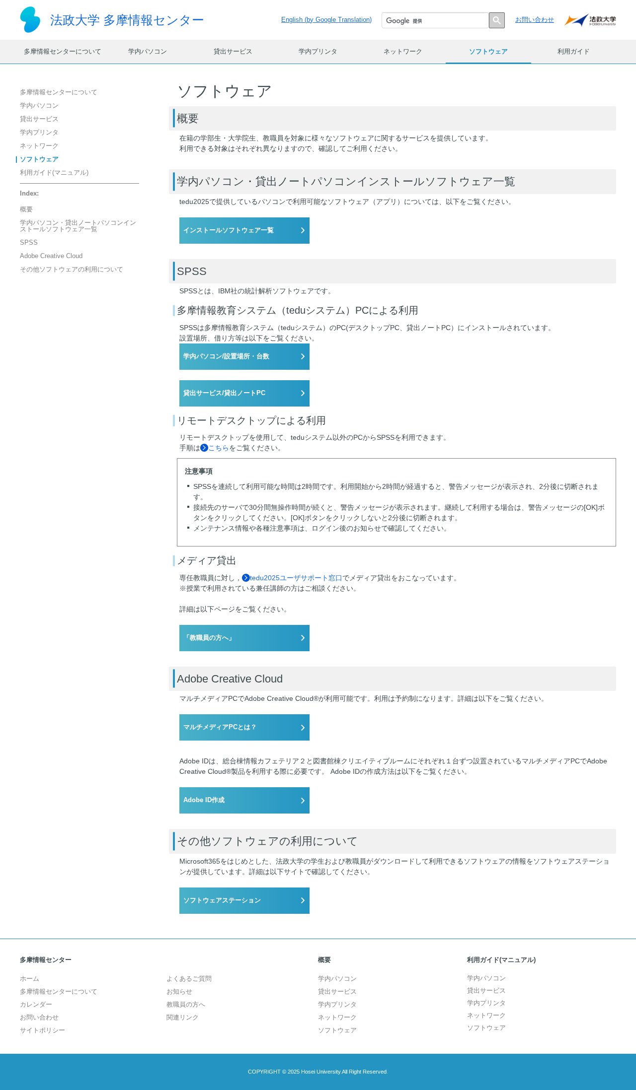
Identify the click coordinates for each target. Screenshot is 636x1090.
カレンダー (36, 1004)
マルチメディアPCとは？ (220, 727)
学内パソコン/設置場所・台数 (226, 356)
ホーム (29, 978)
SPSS (29, 243)
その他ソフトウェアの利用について (71, 270)
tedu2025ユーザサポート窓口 (296, 578)
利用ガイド (573, 51)
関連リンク (182, 1017)
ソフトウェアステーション (222, 900)
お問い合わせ (534, 19)
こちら (218, 448)
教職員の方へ (185, 1004)
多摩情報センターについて (62, 51)
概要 (26, 209)
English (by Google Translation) (326, 19)
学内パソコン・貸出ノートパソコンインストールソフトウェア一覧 (78, 226)
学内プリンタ (318, 51)
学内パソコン (147, 51)
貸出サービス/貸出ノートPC (224, 393)
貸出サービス (233, 51)
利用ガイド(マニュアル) (54, 173)
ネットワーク (403, 51)
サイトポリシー (42, 1030)
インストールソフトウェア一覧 (228, 230)
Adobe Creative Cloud (51, 256)
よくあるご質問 (189, 978)
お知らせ (179, 991)
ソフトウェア (488, 51)
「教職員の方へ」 (209, 637)
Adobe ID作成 (204, 800)
